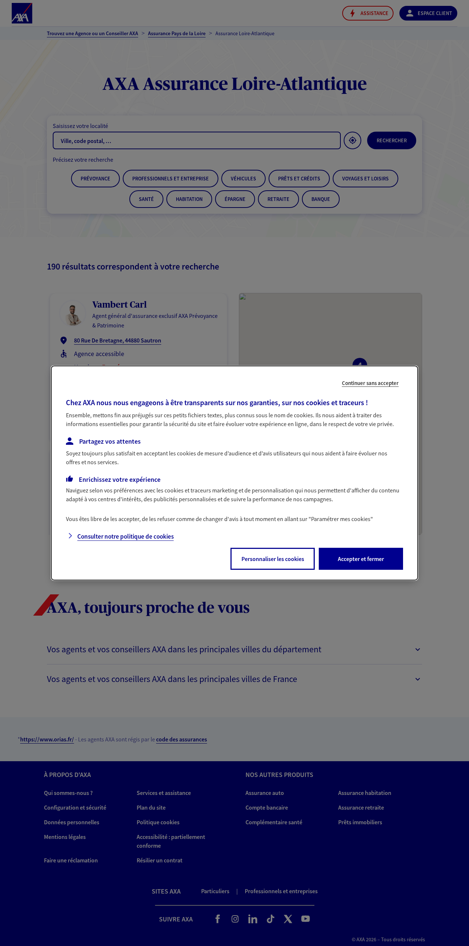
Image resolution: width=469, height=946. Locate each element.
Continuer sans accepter (370, 383)
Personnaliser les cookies (272, 558)
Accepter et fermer (361, 558)
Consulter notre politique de (125, 536)
